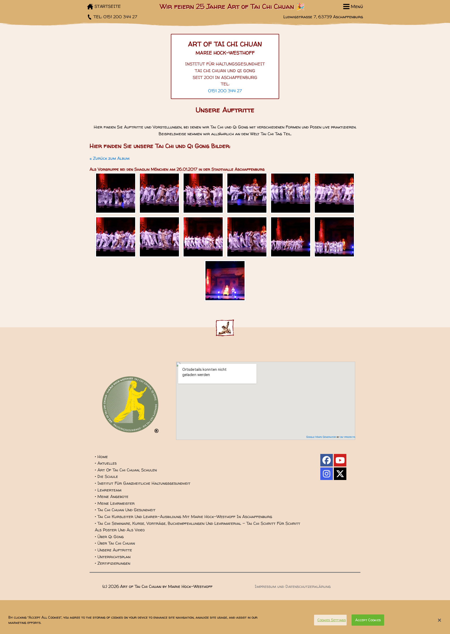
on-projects (347, 437)
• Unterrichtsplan (112, 556)
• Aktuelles (106, 463)
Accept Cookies (368, 620)
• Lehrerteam (108, 490)
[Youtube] (340, 460)
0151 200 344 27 (225, 91)
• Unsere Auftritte (113, 550)
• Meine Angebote (111, 496)
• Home (101, 456)
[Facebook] (326, 460)
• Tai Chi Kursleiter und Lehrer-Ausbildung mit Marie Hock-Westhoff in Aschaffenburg (183, 516)
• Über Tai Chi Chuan (115, 543)
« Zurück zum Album (109, 158)
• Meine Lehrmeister (115, 503)
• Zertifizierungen (112, 563)
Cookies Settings (331, 620)
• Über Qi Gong (109, 536)
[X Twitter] (340, 473)
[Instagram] (326, 473)
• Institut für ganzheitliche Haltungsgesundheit (142, 483)
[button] (439, 620)
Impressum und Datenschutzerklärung (293, 586)
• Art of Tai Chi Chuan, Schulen (126, 470)
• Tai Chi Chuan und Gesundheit (125, 510)
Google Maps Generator (321, 437)
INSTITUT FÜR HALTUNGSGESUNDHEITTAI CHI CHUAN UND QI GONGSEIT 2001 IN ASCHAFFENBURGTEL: (225, 74)
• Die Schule (106, 476)
